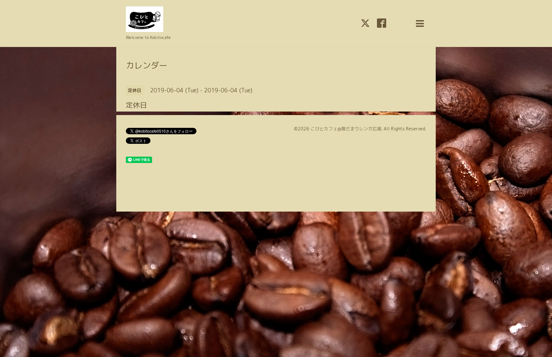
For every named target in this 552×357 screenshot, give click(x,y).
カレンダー (146, 65)
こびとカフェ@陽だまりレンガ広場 (345, 129)
